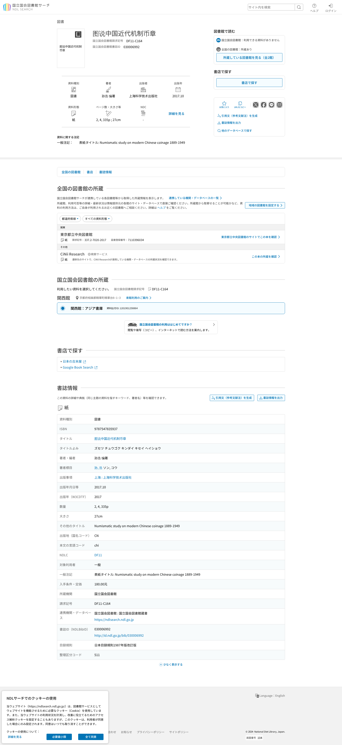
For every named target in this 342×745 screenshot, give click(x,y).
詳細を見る (176, 113)
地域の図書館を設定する (264, 205)
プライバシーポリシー (150, 732)
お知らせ (126, 732)
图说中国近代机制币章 (110, 438)
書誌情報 (105, 172)
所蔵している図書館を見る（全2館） (249, 57)
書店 (90, 172)
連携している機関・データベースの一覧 (194, 198)
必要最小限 (59, 737)
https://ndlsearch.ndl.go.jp (114, 619)
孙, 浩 (98, 467)
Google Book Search (78, 367)
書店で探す (249, 82)
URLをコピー (240, 107)
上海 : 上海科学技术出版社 (113, 477)
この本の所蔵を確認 (264, 256)
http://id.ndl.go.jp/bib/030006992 (119, 635)
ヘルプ (314, 10)
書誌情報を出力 (231, 123)
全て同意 (90, 737)
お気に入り (224, 107)
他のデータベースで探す (236, 130)
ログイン (330, 10)
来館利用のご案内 (137, 298)
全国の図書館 (71, 172)
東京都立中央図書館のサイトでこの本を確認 (249, 237)
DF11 (98, 555)
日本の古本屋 (73, 361)
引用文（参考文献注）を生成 (239, 116)
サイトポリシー (179, 732)
